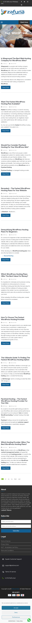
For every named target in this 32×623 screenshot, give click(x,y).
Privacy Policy (19, 620)
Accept (16, 608)
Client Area (24, 22)
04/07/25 (4, 447)
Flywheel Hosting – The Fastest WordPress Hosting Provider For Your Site (14, 401)
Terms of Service (5, 541)
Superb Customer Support (13, 559)
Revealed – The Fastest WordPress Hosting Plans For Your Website (15, 189)
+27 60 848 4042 (10, 578)
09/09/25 (4, 106)
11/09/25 (4, 63)
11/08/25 (4, 279)
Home (12, 39)
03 (8, 479)
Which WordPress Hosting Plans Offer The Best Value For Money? (14, 275)
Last (19, 479)
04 (11, 479)
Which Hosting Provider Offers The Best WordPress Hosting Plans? (15, 443)
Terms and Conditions (7, 550)
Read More (5, 87)
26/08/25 (4, 193)
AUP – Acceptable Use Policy (9, 547)
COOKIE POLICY (12, 620)
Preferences (16, 617)
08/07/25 (4, 406)
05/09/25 (4, 150)
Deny (16, 612)
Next (15, 479)
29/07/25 (4, 322)
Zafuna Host (13, 63)
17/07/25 (4, 362)
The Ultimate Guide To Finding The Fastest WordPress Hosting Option (15, 359)
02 (5, 479)
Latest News (6, 510)
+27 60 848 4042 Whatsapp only (9, 2)
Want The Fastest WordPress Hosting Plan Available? (13, 103)
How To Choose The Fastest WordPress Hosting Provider (12, 318)
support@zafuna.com (12, 565)
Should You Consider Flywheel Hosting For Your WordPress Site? (15, 146)
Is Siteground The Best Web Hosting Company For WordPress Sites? (16, 59)
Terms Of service (10, 572)
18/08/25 (4, 234)
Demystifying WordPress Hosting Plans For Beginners (14, 231)
